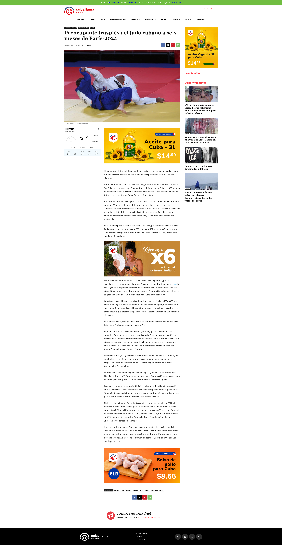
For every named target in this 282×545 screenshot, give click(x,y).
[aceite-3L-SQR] (201, 68)
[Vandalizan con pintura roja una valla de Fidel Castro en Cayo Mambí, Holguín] (201, 126)
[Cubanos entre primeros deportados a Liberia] (201, 155)
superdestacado (157, 490)
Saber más (177, 2)
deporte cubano (132, 490)
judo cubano (144, 490)
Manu (89, 45)
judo (175, 284)
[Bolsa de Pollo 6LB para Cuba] (142, 483)
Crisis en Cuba (119, 490)
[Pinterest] (173, 45)
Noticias (74, 27)
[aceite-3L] (142, 163)
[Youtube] (215, 8)
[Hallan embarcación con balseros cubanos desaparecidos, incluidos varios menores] (201, 181)
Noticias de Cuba (83, 27)
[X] (211, 8)
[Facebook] (204, 8)
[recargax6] (142, 258)
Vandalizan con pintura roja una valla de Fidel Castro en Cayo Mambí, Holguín (200, 140)
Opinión (92, 27)
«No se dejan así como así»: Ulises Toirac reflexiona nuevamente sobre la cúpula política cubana (200, 109)
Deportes (67, 27)
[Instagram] (208, 8)
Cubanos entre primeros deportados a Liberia (198, 167)
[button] (215, 12)
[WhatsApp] (178, 45)
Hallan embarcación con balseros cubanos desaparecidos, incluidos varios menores (198, 196)
